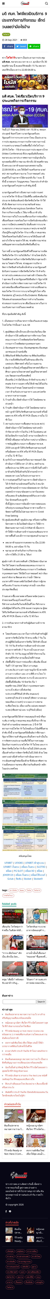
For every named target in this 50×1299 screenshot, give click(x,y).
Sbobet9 (38, 878)
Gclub (11, 878)
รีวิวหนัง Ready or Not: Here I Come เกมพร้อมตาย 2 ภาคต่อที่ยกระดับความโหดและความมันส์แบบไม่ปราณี (24, 1034)
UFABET (8, 862)
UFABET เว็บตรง (11, 866)
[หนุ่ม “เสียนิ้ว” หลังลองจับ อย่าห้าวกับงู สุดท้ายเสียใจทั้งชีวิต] (13, 968)
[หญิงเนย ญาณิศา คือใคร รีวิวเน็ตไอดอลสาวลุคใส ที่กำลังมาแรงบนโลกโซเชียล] (36, 1115)
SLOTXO (41, 866)
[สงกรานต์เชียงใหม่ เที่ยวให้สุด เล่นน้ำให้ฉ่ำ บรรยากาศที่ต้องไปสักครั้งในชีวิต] (36, 1140)
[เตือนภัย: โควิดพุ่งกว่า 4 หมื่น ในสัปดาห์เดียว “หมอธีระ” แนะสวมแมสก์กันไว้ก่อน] (13, 916)
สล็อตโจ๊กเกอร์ (38, 874)
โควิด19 (37, 890)
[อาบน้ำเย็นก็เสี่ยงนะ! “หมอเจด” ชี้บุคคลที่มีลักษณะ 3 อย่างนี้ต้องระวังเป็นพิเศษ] (37, 942)
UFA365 (19, 862)
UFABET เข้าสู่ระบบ (34, 862)
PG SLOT (18, 870)
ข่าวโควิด (13, 890)
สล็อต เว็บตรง (28, 866)
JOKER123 (8, 874)
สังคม (22, 890)
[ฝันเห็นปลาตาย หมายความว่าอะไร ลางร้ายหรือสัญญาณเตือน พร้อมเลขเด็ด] (14, 1115)
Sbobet (27, 878)
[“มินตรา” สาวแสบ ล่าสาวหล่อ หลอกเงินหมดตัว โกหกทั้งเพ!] (37, 968)
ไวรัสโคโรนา (8, 895)
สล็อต (9, 870)
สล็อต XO (29, 870)
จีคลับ (19, 878)
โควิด (29, 890)
